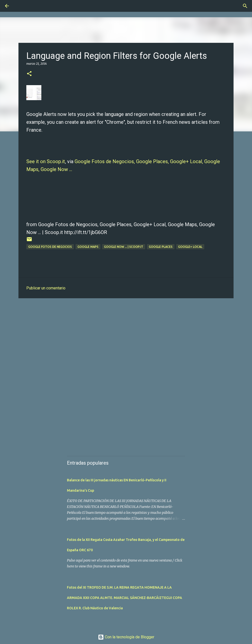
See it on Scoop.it (45, 161)
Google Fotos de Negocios (50, 246)
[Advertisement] (126, 340)
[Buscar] (21, 6)
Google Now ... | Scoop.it (123, 246)
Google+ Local (190, 246)
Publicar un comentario (45, 288)
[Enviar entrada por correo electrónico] (29, 241)
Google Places (161, 246)
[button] (29, 74)
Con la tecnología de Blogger (129, 637)
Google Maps (88, 246)
